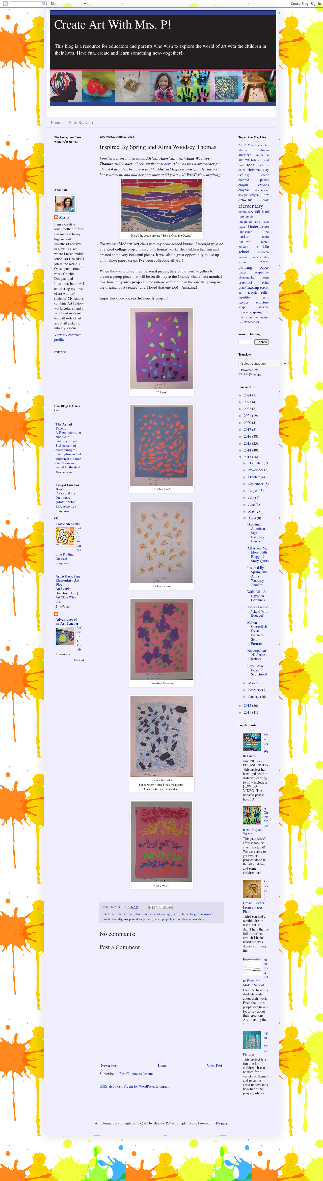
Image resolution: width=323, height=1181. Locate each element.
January (254, 696)
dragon (254, 195)
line (266, 231)
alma (138, 914)
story (249, 317)
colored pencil (253, 179)
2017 (248, 429)
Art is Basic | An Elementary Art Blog (68, 580)
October (254, 476)
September (256, 483)
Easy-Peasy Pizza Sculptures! (257, 670)
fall (257, 211)
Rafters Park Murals (78, 638)
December (256, 463)
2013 (248, 457)
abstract (117, 914)
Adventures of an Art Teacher (67, 621)
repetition (244, 297)
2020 (248, 422)
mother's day (260, 257)
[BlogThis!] (155, 907)
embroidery (245, 212)
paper (157, 919)
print (265, 282)
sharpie (264, 307)
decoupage (262, 190)
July (251, 497)
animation (262, 155)
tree (241, 322)
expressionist (205, 914)
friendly (117, 919)
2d (239, 145)
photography (246, 277)
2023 (248, 401)
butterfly (263, 165)
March (253, 683)
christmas (254, 169)
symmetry (262, 317)
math (265, 237)
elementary (188, 914)
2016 (248, 436)
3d (244, 144)
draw (265, 194)
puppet (264, 287)
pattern (243, 272)
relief (265, 292)
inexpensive (246, 216)
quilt (241, 292)
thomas (186, 919)
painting (245, 267)
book (250, 164)
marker (243, 236)
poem (265, 277)
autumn (243, 159)
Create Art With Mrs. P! (112, 24)
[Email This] (150, 907)
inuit (266, 221)
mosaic (243, 257)
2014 (248, 450)
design (242, 195)
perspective (261, 272)
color (265, 174)
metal (265, 242)
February (255, 689)
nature (242, 262)
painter (147, 919)
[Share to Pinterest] (170, 907)
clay (266, 169)
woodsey (198, 919)
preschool (245, 282)
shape (242, 307)
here (167, 163)
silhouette (244, 312)
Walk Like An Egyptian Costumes (257, 595)
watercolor (251, 321)
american (149, 914)
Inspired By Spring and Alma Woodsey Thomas (257, 576)
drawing (245, 200)
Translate (255, 374)
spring (176, 919)
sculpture (262, 302)
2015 (248, 443)
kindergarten (258, 226)
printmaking (248, 287)
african (128, 914)
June (252, 504)
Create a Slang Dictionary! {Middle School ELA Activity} (66, 500)
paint (264, 262)
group (127, 919)
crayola (243, 184)
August (253, 490)
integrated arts (249, 221)
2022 (248, 408)
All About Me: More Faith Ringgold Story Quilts (257, 554)
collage (166, 914)
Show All (79, 660)
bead (266, 160)
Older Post (214, 1065)
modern (137, 919)
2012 (248, 705)
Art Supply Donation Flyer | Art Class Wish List (67, 595)
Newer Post (109, 1065)
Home (56, 122)
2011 (248, 712)
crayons (263, 184)
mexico (243, 247)
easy (266, 199)
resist (265, 297)
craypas (243, 189)
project (166, 919)
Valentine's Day (258, 145)
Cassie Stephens (67, 523)
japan (242, 227)
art (158, 914)
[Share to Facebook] (165, 907)
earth (176, 914)
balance (256, 160)
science (243, 302)
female (106, 919)
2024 (248, 395)
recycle (253, 292)
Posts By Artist (81, 122)
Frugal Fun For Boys (67, 487)
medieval (244, 241)
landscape (245, 231)
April (252, 518)
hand (265, 211)
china (242, 170)
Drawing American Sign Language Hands (256, 532)
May (252, 511)
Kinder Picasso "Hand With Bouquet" (257, 611)
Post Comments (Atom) (136, 1073)
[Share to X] (160, 907)
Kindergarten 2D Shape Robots (256, 654)
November (256, 469)
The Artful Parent (64, 426)
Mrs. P (64, 217)
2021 (248, 415)
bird (241, 165)
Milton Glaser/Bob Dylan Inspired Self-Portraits (257, 633)
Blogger (221, 1123)
